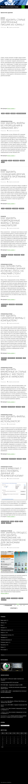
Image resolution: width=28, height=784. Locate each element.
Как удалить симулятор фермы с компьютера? (13, 318)
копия (12, 521)
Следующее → (14, 608)
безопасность (5, 458)
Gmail (3, 113)
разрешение (15, 160)
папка (10, 160)
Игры (2, 625)
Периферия (3, 216)
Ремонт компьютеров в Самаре (9, 7)
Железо (2, 622)
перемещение (4, 304)
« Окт (2, 747)
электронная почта (21, 113)
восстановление (5, 521)
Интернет (3, 627)
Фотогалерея (3, 649)
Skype (3, 208)
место (16, 521)
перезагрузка (12, 458)
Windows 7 (4, 406)
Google (7, 113)
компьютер (4, 254)
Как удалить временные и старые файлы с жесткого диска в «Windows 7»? (13, 374)
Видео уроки (3, 620)
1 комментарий (11, 424)
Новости (2, 632)
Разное (2, 647)
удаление (13, 113)
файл (3, 162)
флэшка (3, 256)
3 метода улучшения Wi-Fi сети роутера (9, 682)
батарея (3, 598)
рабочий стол (19, 304)
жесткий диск (11, 406)
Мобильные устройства (6, 630)
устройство (17, 254)
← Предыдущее (8, 605)
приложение (14, 598)
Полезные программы (5, 639)
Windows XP (4, 160)
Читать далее (11, 108)
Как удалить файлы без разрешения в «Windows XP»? (13, 125)
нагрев (8, 598)
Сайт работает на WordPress (6, 782)
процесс (21, 598)
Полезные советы (4, 642)
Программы (3, 170)
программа (8, 208)
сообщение (15, 208)
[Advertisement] (14, 43)
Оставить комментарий (13, 27)
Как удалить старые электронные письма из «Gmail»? (13, 22)
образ (21, 521)
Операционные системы (6, 121)
